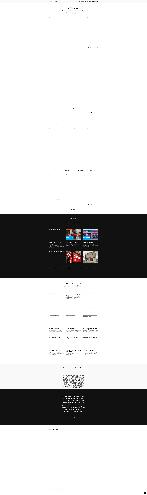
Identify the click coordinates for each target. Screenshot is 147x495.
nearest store (78, 221)
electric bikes (77, 385)
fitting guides (68, 12)
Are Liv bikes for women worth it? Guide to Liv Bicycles (73, 295)
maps (64, 12)
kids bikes (72, 384)
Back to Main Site (95, 1)
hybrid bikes (79, 383)
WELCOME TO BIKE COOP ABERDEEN (88, 242)
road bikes (67, 384)
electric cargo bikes (68, 386)
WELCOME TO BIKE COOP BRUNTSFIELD (72, 242)
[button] (145, 493)
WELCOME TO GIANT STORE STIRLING (55, 242)
